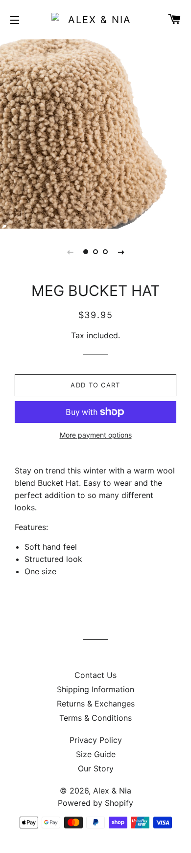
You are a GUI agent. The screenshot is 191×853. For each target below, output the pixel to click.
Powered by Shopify (95, 803)
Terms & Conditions (95, 718)
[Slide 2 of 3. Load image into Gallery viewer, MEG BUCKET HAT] (95, 252)
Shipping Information (95, 689)
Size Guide (96, 754)
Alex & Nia (112, 790)
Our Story (96, 768)
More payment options (96, 435)
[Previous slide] (70, 252)
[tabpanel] (95, 133)
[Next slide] (121, 252)
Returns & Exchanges (96, 703)
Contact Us (95, 675)
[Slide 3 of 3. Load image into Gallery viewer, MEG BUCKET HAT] (105, 252)
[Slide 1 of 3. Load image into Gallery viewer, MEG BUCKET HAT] (86, 252)
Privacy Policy (96, 740)
